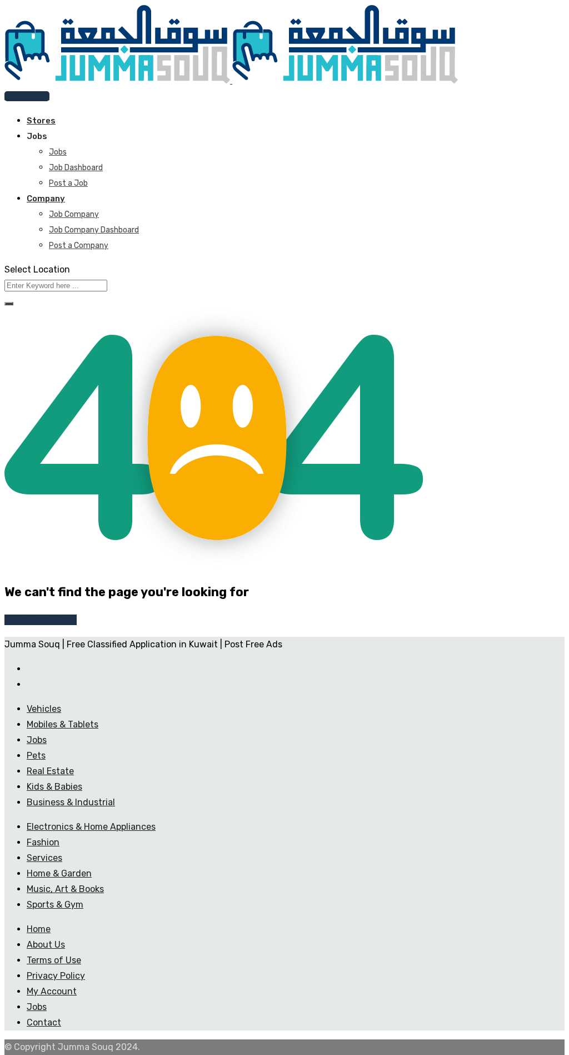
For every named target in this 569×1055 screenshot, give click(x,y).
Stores (41, 121)
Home (39, 929)
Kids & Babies (54, 786)
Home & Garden (59, 873)
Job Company (74, 214)
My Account (52, 991)
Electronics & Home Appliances (91, 826)
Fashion (43, 842)
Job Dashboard (76, 167)
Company (46, 199)
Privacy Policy (56, 975)
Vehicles (44, 709)
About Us (46, 944)
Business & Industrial (71, 802)
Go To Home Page (40, 620)
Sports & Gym (55, 904)
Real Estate (50, 771)
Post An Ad (26, 96)
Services (44, 858)
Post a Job (68, 183)
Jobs (58, 152)
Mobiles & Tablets (62, 724)
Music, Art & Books (65, 889)
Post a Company (78, 245)
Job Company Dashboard (94, 230)
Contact (44, 1022)
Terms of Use (54, 960)
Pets (36, 755)
